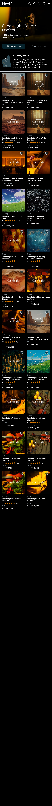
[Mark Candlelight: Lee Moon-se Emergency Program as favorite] (21, 153)
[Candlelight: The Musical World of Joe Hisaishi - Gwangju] (38, 361)
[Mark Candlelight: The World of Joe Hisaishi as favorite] (46, 113)
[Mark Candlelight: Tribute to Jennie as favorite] (21, 393)
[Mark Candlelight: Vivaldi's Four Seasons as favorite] (21, 231)
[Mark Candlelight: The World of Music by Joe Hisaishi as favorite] (21, 352)
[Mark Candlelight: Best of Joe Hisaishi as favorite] (21, 191)
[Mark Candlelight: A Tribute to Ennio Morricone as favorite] (21, 113)
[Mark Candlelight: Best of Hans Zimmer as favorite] (21, 272)
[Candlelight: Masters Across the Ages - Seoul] (38, 280)
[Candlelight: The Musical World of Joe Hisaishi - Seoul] (38, 84)
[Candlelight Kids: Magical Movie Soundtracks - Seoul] (38, 240)
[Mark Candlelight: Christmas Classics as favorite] (46, 393)
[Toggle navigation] (49, 3)
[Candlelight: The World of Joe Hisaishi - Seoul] (38, 122)
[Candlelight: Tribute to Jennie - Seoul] (13, 402)
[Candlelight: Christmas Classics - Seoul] (38, 402)
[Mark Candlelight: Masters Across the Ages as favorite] (46, 272)
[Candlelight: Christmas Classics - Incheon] (38, 442)
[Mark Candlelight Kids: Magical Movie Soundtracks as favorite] (46, 231)
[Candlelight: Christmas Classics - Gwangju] (13, 442)
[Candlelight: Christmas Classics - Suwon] (13, 482)
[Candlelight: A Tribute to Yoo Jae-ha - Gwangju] (13, 321)
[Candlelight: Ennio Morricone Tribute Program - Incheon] (38, 321)
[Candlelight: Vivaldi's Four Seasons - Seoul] (13, 240)
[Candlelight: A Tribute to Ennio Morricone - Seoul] (13, 122)
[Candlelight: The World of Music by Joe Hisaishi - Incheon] (13, 361)
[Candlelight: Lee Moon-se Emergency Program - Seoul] (13, 162)
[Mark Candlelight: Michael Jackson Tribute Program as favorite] (46, 191)
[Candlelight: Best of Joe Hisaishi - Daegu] (13, 200)
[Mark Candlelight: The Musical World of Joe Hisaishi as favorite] (46, 75)
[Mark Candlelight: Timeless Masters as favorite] (46, 473)
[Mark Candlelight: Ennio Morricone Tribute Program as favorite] (21, 75)
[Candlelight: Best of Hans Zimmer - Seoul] (13, 280)
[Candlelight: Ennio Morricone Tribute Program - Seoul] (13, 84)
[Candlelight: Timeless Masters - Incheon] (38, 482)
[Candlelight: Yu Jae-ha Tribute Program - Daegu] (38, 162)
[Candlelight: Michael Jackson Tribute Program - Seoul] (38, 200)
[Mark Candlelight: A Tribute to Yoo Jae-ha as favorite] (21, 312)
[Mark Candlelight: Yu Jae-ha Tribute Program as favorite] (46, 153)
